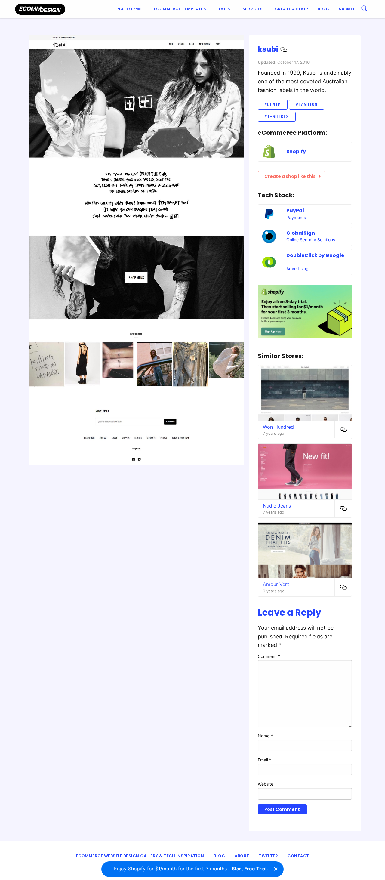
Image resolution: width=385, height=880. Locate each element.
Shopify (296, 151)
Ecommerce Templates (180, 8)
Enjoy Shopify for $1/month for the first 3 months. (191, 869)
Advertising (297, 268)
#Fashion (306, 104)
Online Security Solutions (310, 239)
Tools (223, 8)
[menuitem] (130, 9)
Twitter (268, 855)
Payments (296, 217)
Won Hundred (278, 427)
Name (265, 735)
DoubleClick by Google (315, 255)
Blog (323, 8)
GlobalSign (300, 233)
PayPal (295, 210)
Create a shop (291, 8)
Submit (347, 8)
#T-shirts (276, 116)
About (242, 855)
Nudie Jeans (277, 506)
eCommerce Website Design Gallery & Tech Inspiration (140, 855)
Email (264, 759)
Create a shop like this (290, 176)
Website (265, 783)
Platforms (129, 8)
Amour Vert (276, 584)
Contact (298, 855)
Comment (269, 656)
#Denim (272, 104)
